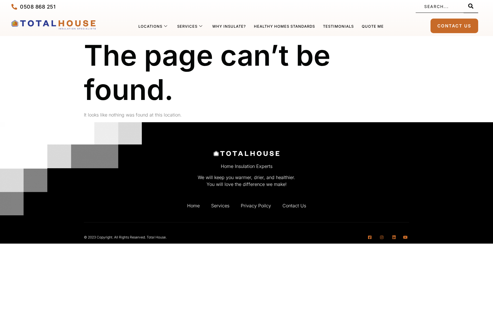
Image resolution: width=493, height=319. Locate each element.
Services (187, 26)
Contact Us (294, 205)
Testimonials (338, 26)
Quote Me (373, 26)
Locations (150, 26)
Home (193, 205)
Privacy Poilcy (256, 205)
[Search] (471, 6)
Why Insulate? (229, 26)
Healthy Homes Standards (284, 26)
